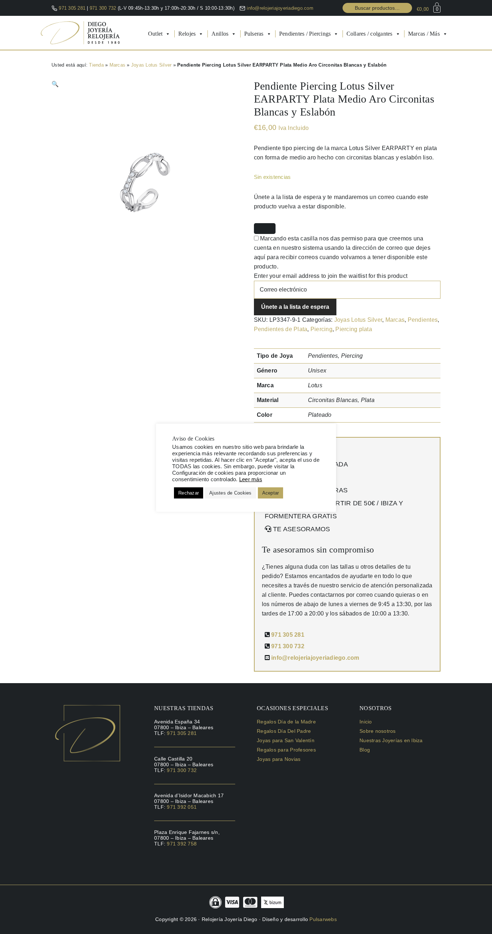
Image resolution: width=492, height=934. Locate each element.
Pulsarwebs (323, 919)
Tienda (96, 65)
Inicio (365, 722)
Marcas (117, 65)
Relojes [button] (187, 34)
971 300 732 (104, 8)
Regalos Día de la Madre (286, 722)
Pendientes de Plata (281, 329)
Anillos (220, 34)
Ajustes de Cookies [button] (230, 493)
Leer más (250, 479)
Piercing (321, 329)
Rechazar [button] (188, 493)
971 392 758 (182, 844)
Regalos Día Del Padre (284, 731)
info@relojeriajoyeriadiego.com (280, 8)
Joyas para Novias (278, 759)
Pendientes (423, 320)
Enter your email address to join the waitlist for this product (331, 276)
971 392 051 (182, 807)
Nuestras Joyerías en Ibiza (391, 740)
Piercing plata (353, 329)
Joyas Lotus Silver (151, 65)
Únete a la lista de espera (295, 307)
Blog (364, 750)
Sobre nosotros (377, 731)
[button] (55, 84)
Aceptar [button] (270, 493)
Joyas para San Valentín (285, 740)
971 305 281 (72, 8)
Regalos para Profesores (286, 750)
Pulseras (254, 34)
